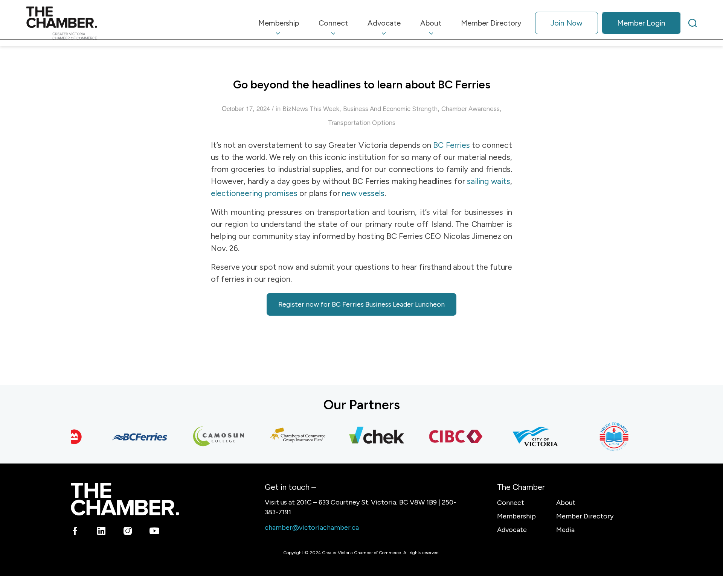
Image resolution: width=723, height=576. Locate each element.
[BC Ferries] (133, 436)
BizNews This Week (310, 108)
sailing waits (488, 181)
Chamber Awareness (470, 108)
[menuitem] (278, 23)
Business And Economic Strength (390, 108)
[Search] (692, 23)
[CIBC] (449, 436)
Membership (516, 516)
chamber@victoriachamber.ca (312, 527)
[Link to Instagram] (128, 532)
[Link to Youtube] (154, 532)
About (565, 502)
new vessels (363, 193)
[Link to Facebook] (75, 532)
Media (565, 530)
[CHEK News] (370, 436)
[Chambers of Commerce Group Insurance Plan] (291, 436)
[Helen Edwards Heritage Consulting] (608, 436)
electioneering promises (254, 193)
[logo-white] (125, 499)
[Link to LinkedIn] (101, 532)
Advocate (512, 530)
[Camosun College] (212, 436)
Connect (510, 502)
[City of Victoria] (528, 436)
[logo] (61, 23)
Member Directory (584, 516)
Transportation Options (361, 122)
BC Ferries (451, 145)
